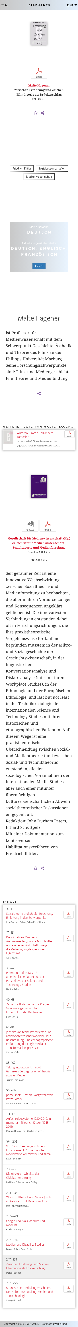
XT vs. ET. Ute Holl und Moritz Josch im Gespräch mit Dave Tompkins (28, 1199)
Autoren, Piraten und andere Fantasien (35, 435)
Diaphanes (39, 5)
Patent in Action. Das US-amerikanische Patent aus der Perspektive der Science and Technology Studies (25, 979)
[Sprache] (71, 5)
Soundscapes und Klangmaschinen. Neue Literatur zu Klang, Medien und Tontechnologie (29, 1292)
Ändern (39, 266)
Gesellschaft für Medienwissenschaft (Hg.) (39, 538)
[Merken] (36, 113)
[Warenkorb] (75, 5)
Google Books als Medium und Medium (25, 1223)
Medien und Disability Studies (25, 1244)
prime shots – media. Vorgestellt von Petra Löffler (29, 1097)
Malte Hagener (39, 85)
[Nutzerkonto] (68, 5)
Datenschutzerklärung (54, 1324)
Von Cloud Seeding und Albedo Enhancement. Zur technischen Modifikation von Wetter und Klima (28, 1150)
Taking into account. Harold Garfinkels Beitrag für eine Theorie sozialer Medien (28, 1071)
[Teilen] (42, 113)
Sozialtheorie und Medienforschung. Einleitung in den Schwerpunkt (29, 916)
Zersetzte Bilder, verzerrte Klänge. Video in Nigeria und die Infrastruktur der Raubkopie (27, 1008)
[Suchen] (6, 5)
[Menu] (2, 5)
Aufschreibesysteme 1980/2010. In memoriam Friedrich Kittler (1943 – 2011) (28, 1122)
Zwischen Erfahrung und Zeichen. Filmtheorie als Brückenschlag (27, 1266)
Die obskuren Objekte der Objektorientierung (22, 1176)
